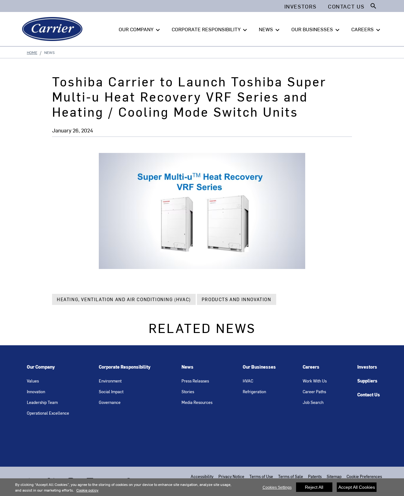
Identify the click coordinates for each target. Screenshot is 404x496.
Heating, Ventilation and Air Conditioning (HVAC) (124, 299)
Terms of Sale (290, 476)
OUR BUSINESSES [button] (316, 30)
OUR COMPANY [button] (140, 30)
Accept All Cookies (356, 487)
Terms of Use (261, 476)
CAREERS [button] (366, 30)
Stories (187, 391)
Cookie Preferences (364, 476)
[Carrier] (53, 29)
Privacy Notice (231, 476)
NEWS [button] (270, 30)
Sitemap (334, 476)
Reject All (314, 487)
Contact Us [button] (346, 6)
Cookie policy (87, 490)
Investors (367, 367)
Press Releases (195, 380)
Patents (315, 476)
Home (32, 52)
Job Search (313, 402)
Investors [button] (300, 6)
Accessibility (202, 476)
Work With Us (315, 380)
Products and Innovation (236, 299)
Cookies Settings (277, 487)
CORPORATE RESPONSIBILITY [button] (210, 30)
